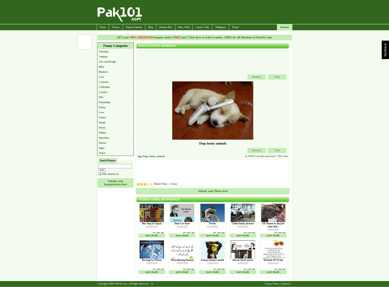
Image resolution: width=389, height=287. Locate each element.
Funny (102, 107)
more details (151, 235)
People (102, 122)
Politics (102, 132)
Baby (101, 66)
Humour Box (165, 27)
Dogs (145, 156)
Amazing (103, 51)
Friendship (104, 102)
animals (161, 156)
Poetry (102, 127)
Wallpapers (220, 27)
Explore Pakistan (134, 27)
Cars (101, 77)
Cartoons (104, 82)
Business (103, 71)
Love (101, 112)
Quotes (102, 142)
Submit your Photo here (213, 191)
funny (152, 156)
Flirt (101, 97)
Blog (150, 27)
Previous (256, 77)
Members (284, 27)
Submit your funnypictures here (115, 183)
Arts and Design (107, 61)
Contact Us (285, 283)
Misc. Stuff (183, 27)
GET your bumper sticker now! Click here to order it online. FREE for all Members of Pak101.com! (194, 37)
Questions (104, 137)
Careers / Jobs (202, 27)
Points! (235, 27)
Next (277, 77)
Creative (103, 92)
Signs (102, 148)
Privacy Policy (272, 283)
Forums (116, 27)
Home (103, 27)
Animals (103, 56)
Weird (102, 153)
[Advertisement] (217, 12)
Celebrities (104, 87)
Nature (102, 117)
